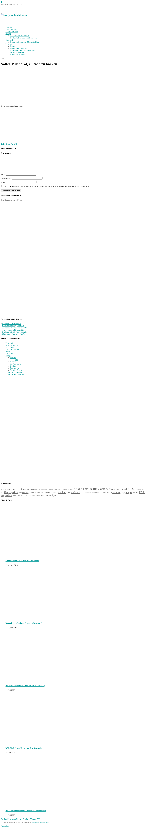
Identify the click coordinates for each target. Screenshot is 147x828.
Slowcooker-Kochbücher (15, 374)
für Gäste (99, 489)
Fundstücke (10, 343)
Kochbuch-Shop (11, 30)
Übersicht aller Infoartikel (11, 324)
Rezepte (8, 34)
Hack (2, 492)
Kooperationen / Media (18, 48)
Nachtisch (75, 492)
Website (3, 182)
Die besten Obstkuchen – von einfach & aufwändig (25, 686)
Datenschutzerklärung (18, 54)
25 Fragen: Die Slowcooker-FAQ (14, 328)
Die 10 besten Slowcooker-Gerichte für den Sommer (26, 811)
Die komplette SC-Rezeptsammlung (15, 332)
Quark (87, 493)
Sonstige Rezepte (16, 370)
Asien (2, 489)
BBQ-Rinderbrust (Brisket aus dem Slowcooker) (24, 748)
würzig (41, 495)
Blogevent (16, 488)
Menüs (8, 351)
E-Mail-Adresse (6, 178)
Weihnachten (26, 495)
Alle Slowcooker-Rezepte (19, 36)
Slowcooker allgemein (14, 372)
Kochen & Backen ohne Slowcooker (23, 38)
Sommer (116, 492)
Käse (68, 493)
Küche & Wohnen (12, 349)
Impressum (9, 44)
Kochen (13, 366)
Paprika (83, 492)
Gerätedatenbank (8, 326)
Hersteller (20, 326)
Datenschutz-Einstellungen (40, 822)
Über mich (9, 40)
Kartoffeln (39, 492)
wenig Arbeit (35, 495)
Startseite (9, 27)
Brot (16, 360)
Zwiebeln (47, 495)
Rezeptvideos (15, 368)
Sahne (91, 493)
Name (3, 174)
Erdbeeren (50, 489)
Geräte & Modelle (12, 345)
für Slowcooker (15, 364)
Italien (31, 492)
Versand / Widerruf (17, 52)
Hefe (20, 493)
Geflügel (132, 489)
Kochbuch (47, 493)
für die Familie (83, 489)
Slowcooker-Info (12, 32)
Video (18, 495)
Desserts (13, 362)
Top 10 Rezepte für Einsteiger (13, 330)
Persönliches (10, 353)
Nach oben (5, 826)
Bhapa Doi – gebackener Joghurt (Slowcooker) (24, 623)
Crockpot (29, 489)
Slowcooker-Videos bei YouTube (14, 334)
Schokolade (98, 492)
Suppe (129, 492)
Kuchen (62, 492)
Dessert (35, 489)
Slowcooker (107, 493)
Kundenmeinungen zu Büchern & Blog (24, 42)
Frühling (70, 489)
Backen (13, 358)
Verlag (14, 495)
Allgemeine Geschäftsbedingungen (22, 50)
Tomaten (135, 493)
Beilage (7, 489)
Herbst (25, 492)
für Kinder (110, 489)
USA (142, 492)
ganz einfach (121, 489)
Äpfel (54, 495)
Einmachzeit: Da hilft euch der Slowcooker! (22, 561)
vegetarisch (6, 495)
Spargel (123, 493)
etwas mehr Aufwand (60, 489)
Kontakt (13, 46)
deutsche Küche (43, 489)
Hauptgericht (11, 492)
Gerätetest (140, 489)
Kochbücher (10, 347)
